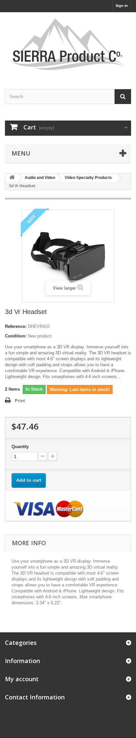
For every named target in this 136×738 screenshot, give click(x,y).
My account (22, 679)
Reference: (15, 326)
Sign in (122, 6)
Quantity (20, 446)
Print (20, 400)
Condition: (15, 336)
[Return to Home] (12, 178)
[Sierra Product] (68, 45)
